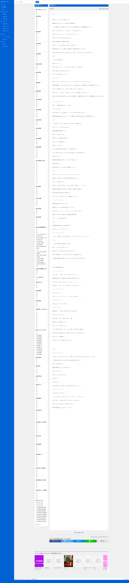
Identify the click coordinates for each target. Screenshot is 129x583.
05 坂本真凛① (39, 338)
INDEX (103, 8)
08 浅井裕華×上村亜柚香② (41, 514)
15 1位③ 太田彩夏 (40, 262)
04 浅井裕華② (39, 336)
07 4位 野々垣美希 (40, 242)
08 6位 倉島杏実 (39, 244)
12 (36, 181)
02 (36, 19)
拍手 (51, 538)
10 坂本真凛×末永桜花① (41, 517)
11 (36, 179)
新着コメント (5, 39)
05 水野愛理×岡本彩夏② (41, 509)
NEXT (107, 8)
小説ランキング (5, 23)
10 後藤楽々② (39, 347)
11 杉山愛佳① (39, 349)
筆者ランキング (5, 30)
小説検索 (4, 14)
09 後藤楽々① (39, 345)
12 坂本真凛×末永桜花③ (41, 521)
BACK (100, 8)
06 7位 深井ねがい (40, 241)
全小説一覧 (5, 16)
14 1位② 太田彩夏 (40, 260)
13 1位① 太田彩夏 (40, 258)
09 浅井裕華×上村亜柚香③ (41, 516)
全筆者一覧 (5, 18)
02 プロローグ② (39, 503)
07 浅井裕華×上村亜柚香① (41, 512)
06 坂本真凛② (39, 340)
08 (36, 174)
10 (36, 178)
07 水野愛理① (39, 342)
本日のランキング (6, 26)
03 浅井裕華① (39, 335)
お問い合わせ (5, 46)
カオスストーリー (5, 1)
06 (36, 26)
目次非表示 (52, 8)
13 (36, 183)
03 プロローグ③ (39, 505)
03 (36, 21)
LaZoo (4, 43)
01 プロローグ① (39, 502)
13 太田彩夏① (39, 352)
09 (36, 176)
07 (36, 28)
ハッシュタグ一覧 (6, 36)
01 (36, 13)
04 (36, 23)
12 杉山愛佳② (39, 350)
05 (36, 24)
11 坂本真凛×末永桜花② (41, 519)
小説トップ (38, 524)
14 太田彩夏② (39, 354)
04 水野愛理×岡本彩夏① (41, 507)
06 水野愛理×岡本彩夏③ (41, 510)
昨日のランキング (6, 28)
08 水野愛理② (39, 343)
